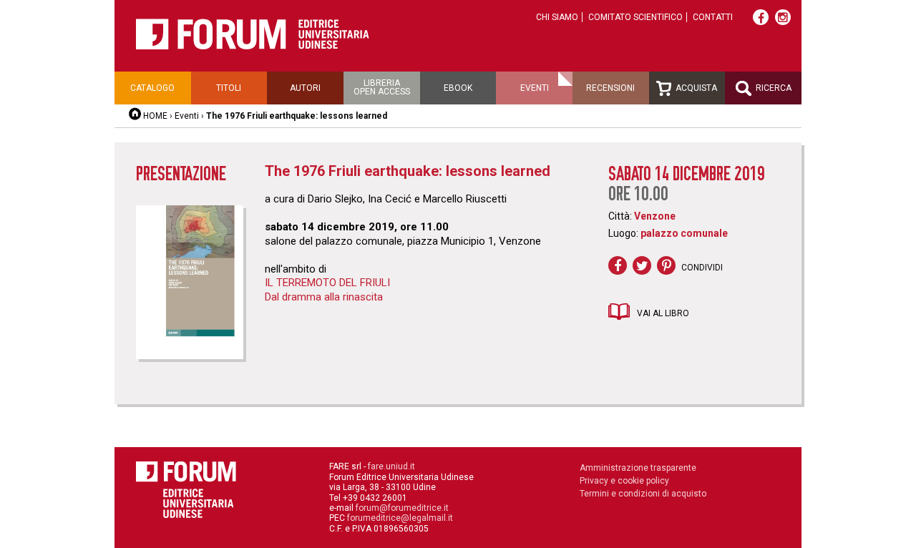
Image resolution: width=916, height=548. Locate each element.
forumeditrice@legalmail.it (400, 518)
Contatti (713, 17)
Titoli (228, 88)
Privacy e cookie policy (624, 481)
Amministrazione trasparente (638, 468)
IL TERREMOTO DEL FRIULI (327, 282)
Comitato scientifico (635, 17)
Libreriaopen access (382, 87)
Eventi (534, 88)
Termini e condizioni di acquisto (643, 494)
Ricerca (772, 88)
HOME (155, 116)
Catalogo (152, 88)
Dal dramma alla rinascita (324, 296)
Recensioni (610, 88)
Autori (305, 88)
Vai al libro (663, 313)
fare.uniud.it (391, 466)
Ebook (458, 88)
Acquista (695, 88)
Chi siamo (557, 17)
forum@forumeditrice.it (402, 508)
